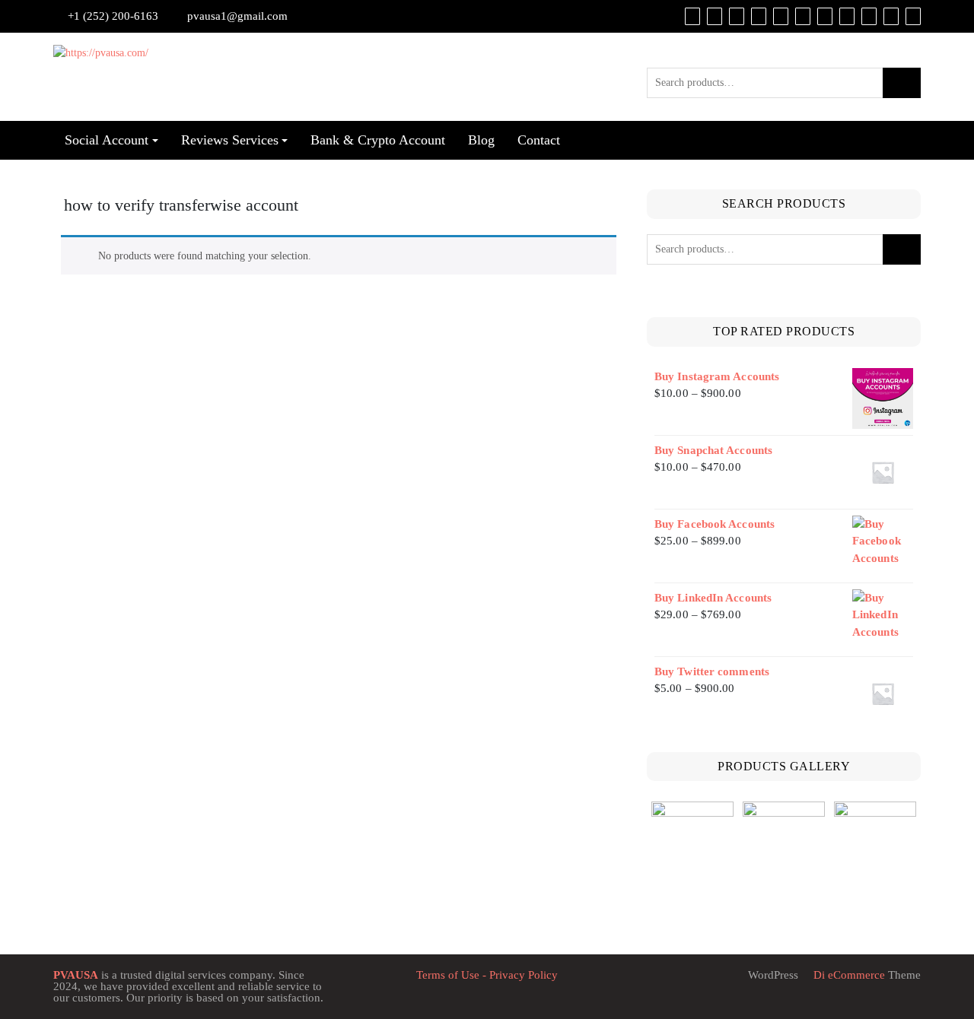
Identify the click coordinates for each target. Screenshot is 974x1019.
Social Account (106, 140)
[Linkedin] (824, 16)
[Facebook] (758, 16)
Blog (481, 140)
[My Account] (736, 16)
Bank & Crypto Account (377, 140)
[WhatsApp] (869, 16)
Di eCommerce (847, 975)
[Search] (913, 16)
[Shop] (692, 16)
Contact (538, 140)
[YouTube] (802, 16)
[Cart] (714, 16)
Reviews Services (230, 140)
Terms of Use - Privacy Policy (487, 975)
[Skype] (891, 16)
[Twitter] (780, 16)
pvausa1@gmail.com (237, 16)
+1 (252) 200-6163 (113, 16)
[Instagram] (847, 16)
